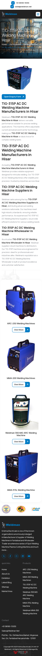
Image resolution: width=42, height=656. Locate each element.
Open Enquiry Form (12, 96)
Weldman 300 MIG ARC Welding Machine (30, 595)
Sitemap (5, 587)
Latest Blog (7, 582)
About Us (6, 574)
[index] (9, 14)
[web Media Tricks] (21, 652)
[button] (38, 14)
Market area (7, 591)
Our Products (15, 44)
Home (4, 569)
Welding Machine (30, 44)
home (4, 44)
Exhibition (6, 578)
